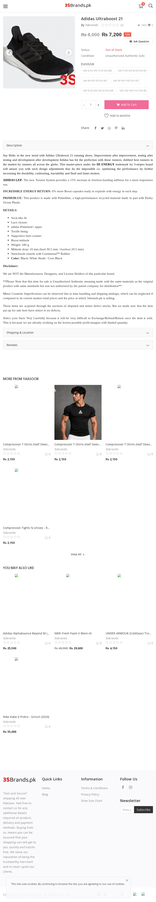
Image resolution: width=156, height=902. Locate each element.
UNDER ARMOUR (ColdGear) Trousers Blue (129, 633)
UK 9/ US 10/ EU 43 (126, 80)
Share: (85, 128)
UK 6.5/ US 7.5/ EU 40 (97, 71)
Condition (87, 56)
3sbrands (91, 25)
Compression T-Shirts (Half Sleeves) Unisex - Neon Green (129, 444)
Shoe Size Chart (91, 801)
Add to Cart (128, 105)
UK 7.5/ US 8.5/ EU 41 (132, 71)
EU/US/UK (87, 64)
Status (85, 50)
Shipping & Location (20, 332)
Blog (45, 794)
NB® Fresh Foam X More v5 (73, 633)
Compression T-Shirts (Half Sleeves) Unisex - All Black (78, 444)
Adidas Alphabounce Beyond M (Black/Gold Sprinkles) (26, 633)
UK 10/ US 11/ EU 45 (133, 90)
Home (46, 788)
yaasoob (31, 379)
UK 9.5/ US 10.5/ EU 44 (98, 90)
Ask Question (141, 41)
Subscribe (143, 810)
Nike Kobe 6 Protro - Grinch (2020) (26, 717)
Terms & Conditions (94, 788)
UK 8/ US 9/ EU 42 (95, 80)
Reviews (11, 345)
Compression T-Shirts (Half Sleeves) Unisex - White (26, 444)
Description (14, 145)
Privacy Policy (90, 794)
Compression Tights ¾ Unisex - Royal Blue (26, 528)
